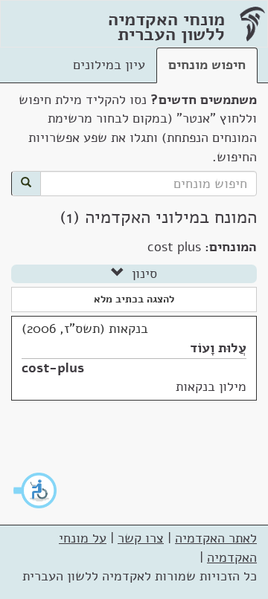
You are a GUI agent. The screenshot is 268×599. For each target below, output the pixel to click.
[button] (35, 490)
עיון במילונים (109, 65)
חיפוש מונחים (207, 65)
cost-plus (53, 368)
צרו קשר (141, 538)
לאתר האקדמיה (216, 538)
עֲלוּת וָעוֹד (218, 348)
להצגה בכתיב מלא (134, 299)
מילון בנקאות (211, 386)
